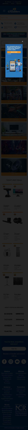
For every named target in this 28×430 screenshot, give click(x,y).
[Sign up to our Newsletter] (14, 60)
